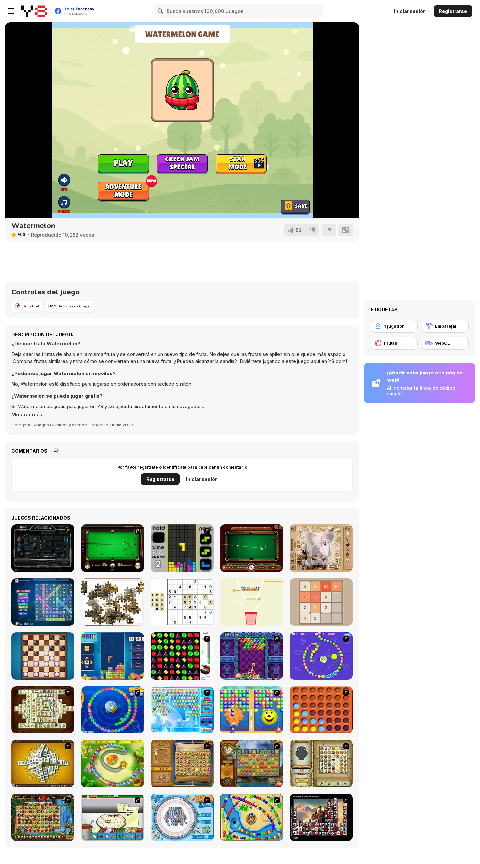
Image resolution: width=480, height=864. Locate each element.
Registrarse (453, 11)
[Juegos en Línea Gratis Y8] (34, 11)
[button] (26, 414)
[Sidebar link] (11, 11)
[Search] (160, 11)
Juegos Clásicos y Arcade (60, 424)
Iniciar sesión (410, 11)
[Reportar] (329, 230)
